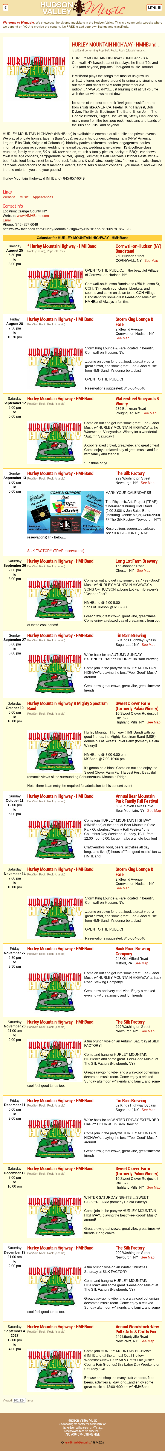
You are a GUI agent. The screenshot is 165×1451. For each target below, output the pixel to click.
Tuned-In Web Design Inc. (77, 1442)
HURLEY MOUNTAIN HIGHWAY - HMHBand (114, 44)
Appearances (43, 197)
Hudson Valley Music (82, 1420)
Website (9, 197)
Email (7, 220)
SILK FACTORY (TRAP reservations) (55, 551)
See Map (151, 260)
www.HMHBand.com (33, 216)
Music (24, 197)
